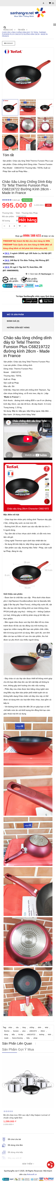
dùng (6, 1034)
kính (49, 1034)
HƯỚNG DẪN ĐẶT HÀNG (18, 327)
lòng (24, 1027)
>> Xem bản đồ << (40, 274)
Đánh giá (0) (13, 321)
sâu (17, 1027)
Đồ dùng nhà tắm (15, 1145)
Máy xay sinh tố (14, 1158)
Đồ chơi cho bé (14, 1139)
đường (41, 1034)
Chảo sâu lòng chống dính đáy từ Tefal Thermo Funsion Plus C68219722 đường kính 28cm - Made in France (25, 34)
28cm (43, 1031)
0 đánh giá (16, 200)
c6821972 (33, 1031)
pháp (35, 1038)
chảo (10, 1027)
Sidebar (9, 43)
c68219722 (31, 1034)
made (6, 1038)
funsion (16, 1031)
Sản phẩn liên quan (17, 1043)
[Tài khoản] (43, 3)
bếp (13, 1034)
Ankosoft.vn (32, 1174)
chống (31, 1027)
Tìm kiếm (21, 30)
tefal (46, 1027)
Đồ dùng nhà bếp (15, 1152)
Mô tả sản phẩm (15, 314)
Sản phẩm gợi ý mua (18, 1049)
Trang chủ (8, 30)
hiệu (28, 1038)
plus (24, 1031)
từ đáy (20, 1034)
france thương (17, 1038)
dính (39, 1027)
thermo (6, 1031)
